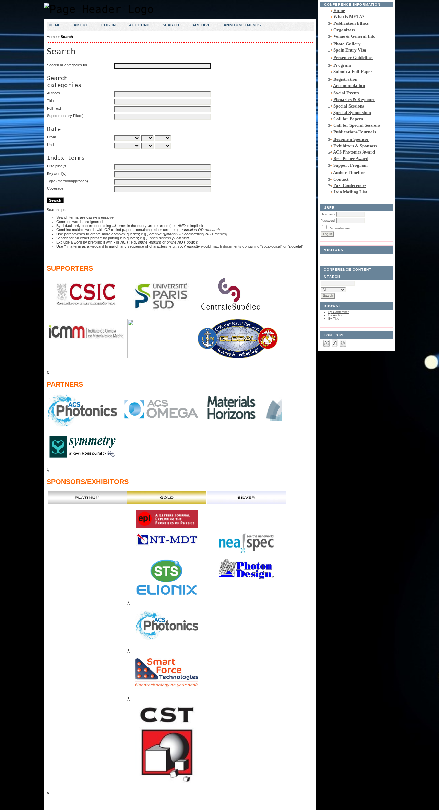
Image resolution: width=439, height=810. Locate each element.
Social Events (346, 92)
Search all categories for (67, 65)
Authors (53, 93)
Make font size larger (343, 343)
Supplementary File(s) (65, 116)
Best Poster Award (350, 158)
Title (50, 101)
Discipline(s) (57, 166)
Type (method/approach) (67, 181)
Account (139, 25)
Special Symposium (352, 112)
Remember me (339, 228)
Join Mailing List (350, 191)
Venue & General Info (354, 36)
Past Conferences (349, 185)
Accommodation (349, 85)
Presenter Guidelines (353, 57)
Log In (108, 25)
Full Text (54, 108)
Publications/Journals (354, 131)
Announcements (242, 25)
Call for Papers (348, 118)
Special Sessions (348, 106)
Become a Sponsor (351, 139)
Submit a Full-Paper (352, 71)
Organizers (344, 29)
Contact (340, 179)
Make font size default (334, 343)
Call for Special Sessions (356, 125)
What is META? (349, 16)
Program (342, 65)
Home (339, 10)
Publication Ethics (351, 23)
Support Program (350, 165)
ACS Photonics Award (354, 152)
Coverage (55, 188)
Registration (345, 79)
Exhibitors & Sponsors (355, 145)
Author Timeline (349, 172)
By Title (333, 318)
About (81, 25)
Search (171, 25)
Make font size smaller (326, 343)
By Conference (338, 312)
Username (328, 214)
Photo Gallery (347, 43)
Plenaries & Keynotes (354, 99)
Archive (201, 25)
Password (328, 220)
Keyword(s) (57, 173)
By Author (335, 315)
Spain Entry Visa (349, 50)
